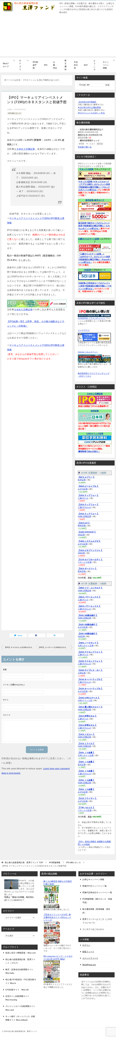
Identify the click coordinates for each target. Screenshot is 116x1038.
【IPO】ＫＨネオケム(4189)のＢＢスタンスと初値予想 (20, 647)
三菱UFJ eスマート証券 (88, 239)
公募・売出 (55, 65)
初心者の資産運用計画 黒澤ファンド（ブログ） (20, 961)
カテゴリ (20, 65)
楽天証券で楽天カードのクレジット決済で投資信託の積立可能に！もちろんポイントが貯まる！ (94, 226)
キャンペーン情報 (106, 65)
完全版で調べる (85, 147)
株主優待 (65, 65)
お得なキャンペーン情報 (93, 879)
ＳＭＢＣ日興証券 (25, 149)
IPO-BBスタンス (14, 113)
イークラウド (84, 330)
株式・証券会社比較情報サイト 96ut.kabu (19, 971)
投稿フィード (88, 952)
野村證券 (82, 526)
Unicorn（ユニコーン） (88, 352)
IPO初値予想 (35, 65)
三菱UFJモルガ (84, 507)
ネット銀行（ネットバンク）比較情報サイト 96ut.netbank (20, 1018)
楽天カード (99, 200)
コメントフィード (90, 958)
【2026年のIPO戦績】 (87, 102)
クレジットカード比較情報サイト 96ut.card (20, 1008)
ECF (86, 65)
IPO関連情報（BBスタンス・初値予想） (97, 901)
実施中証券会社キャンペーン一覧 (97, 892)
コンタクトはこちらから (93, 929)
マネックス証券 (86, 169)
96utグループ (6, 65)
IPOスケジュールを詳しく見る (91, 113)
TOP (24, 862)
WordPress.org (89, 965)
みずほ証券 (83, 489)
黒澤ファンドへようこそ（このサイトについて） (97, 921)
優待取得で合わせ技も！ (89, 451)
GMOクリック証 (85, 700)
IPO (45, 65)
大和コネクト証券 (86, 646)
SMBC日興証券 (84, 516)
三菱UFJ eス (83, 498)
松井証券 (95, 411)
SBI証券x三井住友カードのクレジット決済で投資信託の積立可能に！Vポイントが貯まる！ (94, 286)
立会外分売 (76, 65)
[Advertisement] (58, 36)
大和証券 (82, 673)
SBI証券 (87, 270)
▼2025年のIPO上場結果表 (89, 107)
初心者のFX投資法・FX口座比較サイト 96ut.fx (20, 981)
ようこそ (94, 65)
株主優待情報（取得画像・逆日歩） (96, 911)
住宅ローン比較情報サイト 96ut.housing (17, 998)
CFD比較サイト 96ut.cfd (17, 990)
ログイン (86, 945)
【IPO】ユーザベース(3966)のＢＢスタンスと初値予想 (55, 647)
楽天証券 (89, 200)
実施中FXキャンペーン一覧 (94, 886)
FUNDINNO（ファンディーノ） (92, 318)
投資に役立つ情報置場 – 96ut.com (20, 953)
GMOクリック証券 (94, 434)
